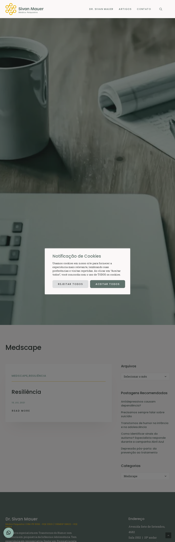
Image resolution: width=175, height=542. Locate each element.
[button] (162, 9)
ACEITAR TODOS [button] (108, 284)
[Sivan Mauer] (24, 9)
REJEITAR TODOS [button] (70, 284)
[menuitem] (101, 9)
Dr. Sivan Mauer (101, 9)
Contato (144, 9)
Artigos (125, 9)
